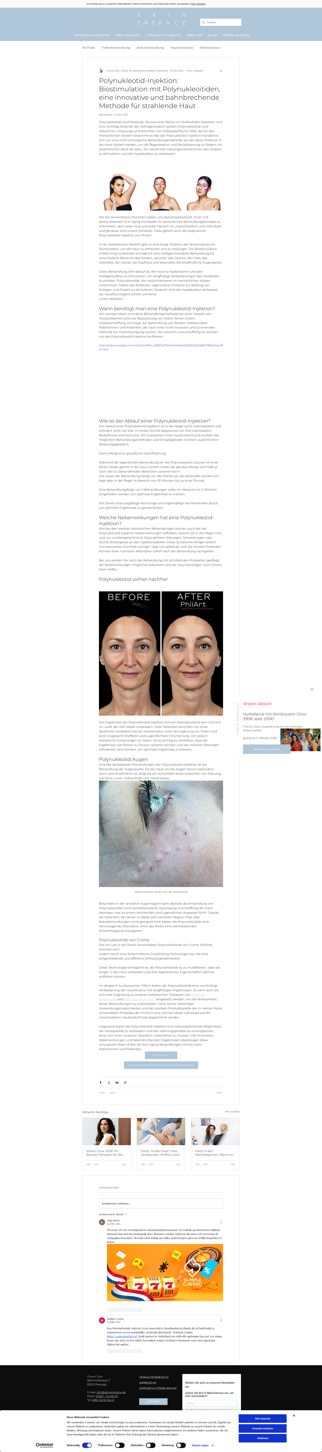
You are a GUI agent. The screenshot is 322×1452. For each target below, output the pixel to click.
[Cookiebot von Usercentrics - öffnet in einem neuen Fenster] (44, 1445)
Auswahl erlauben (262, 1428)
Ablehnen (262, 1438)
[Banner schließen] (294, 1415)
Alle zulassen (263, 1418)
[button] (311, 689)
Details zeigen (200, 1445)
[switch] (120, 1445)
